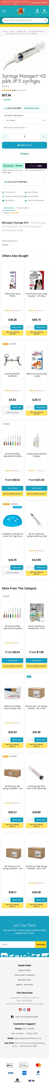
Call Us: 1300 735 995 (39, 3)
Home (5, 31)
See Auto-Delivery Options (12, 333)
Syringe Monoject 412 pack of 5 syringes (21, 33)
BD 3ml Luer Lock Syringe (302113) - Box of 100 (36, 707)
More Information (12, 413)
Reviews (7, 213)
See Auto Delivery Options (12, 494)
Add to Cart (26, 145)
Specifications (23, 208)
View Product (13, 488)
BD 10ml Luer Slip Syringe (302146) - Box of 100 (36, 867)
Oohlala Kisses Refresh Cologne (36, 455)
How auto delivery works (15, 127)
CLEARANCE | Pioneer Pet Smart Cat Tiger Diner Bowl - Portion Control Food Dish (12, 535)
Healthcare (21, 31)
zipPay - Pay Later (24, 984)
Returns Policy (24, 979)
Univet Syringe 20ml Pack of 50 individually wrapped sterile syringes (36, 787)
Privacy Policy (24, 970)
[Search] (45, 20)
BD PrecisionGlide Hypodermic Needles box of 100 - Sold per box (12, 455)
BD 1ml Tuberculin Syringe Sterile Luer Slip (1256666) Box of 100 (36, 535)
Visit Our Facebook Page (26, 1016)
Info (9, 172)
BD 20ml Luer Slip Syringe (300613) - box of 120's (12, 787)
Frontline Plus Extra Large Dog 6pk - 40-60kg (36, 295)
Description (8, 208)
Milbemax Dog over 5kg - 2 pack (36, 375)
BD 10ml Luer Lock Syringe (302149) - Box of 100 (12, 867)
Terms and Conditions (24, 975)
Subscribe (41, 945)
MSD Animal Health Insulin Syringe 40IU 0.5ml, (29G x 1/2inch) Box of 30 (12, 707)
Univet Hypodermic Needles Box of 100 (36, 627)
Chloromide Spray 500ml (12, 295)
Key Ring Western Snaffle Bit (12, 375)
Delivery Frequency (13, 115)
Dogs (12, 31)
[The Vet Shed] (20, 11)
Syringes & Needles (36, 31)
